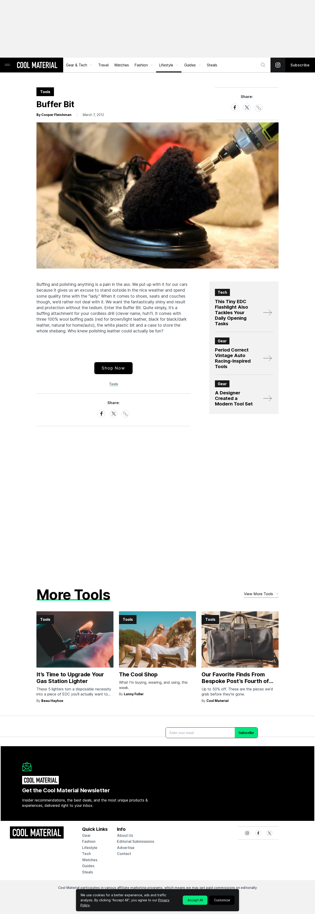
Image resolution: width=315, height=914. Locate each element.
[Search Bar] (263, 65)
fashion (88, 841)
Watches (121, 65)
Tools (113, 384)
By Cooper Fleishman (53, 115)
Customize (222, 900)
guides (88, 866)
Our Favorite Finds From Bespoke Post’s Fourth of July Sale (235, 681)
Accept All (195, 900)
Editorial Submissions (135, 841)
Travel (103, 65)
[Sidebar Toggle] (7, 65)
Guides (190, 65)
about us (125, 835)
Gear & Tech (76, 65)
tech (86, 853)
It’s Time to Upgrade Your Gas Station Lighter (70, 677)
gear (86, 835)
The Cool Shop (138, 674)
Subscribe (300, 65)
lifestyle (89, 847)
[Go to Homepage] (37, 65)
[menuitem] (79, 65)
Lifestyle (166, 65)
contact (124, 853)
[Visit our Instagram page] (278, 65)
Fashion (141, 65)
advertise (125, 847)
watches (89, 860)
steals (212, 65)
